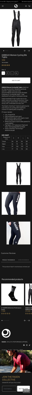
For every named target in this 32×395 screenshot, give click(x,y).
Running (16, 350)
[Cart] (29, 6)
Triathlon (4, 350)
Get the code (23, 388)
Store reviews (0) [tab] (23, 260)
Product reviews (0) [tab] (8, 260)
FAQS (21, 350)
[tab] (3, 50)
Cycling (10, 350)
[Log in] (26, 6)
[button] (6, 65)
